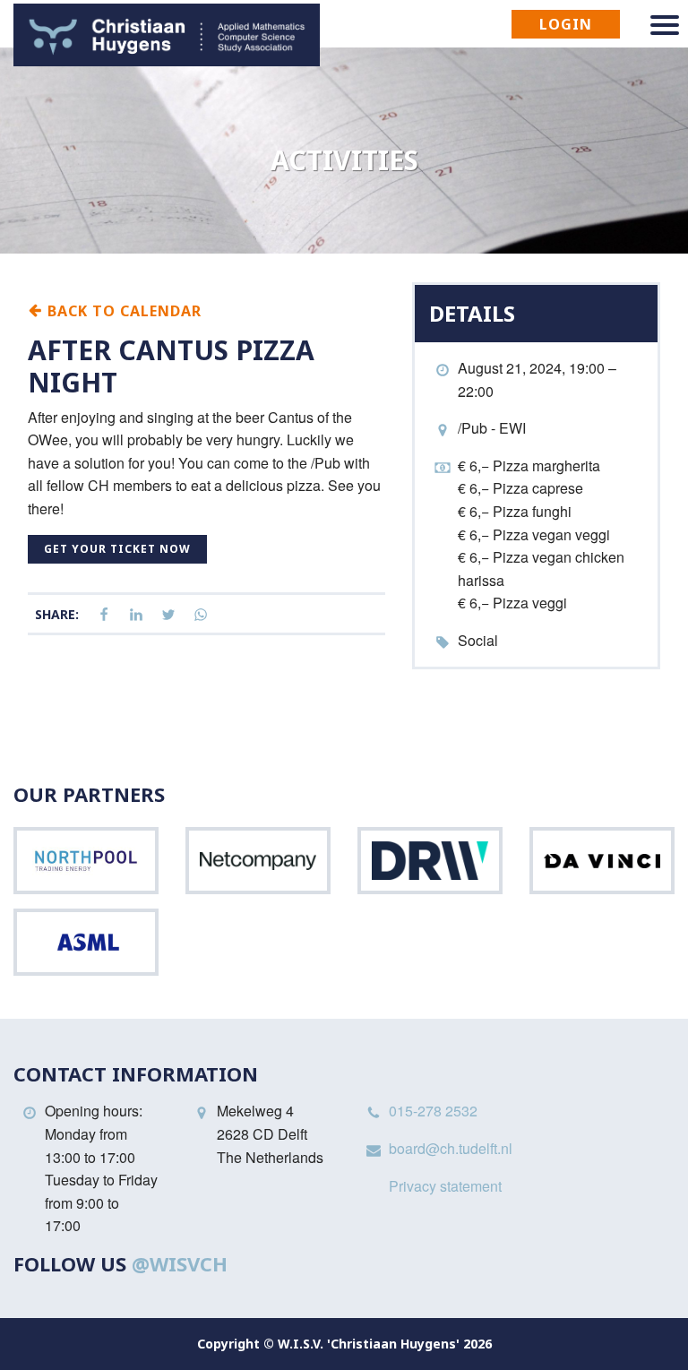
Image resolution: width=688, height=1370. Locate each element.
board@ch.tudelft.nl (450, 1148)
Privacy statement (445, 1186)
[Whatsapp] (201, 615)
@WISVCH (180, 1263)
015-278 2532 (433, 1110)
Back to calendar (122, 310)
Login (565, 24)
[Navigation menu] (664, 25)
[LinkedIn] (136, 615)
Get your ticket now (117, 548)
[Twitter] (168, 615)
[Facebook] (104, 615)
